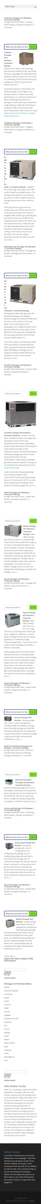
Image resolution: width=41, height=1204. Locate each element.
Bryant (6, 998)
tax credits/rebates (17, 355)
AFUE (16, 85)
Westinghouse (9, 1057)
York (5, 1060)
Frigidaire (7, 1015)
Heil (5, 1025)
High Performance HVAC (15, 22)
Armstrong (8, 994)
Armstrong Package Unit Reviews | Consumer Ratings (19, 809)
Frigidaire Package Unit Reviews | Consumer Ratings (18, 124)
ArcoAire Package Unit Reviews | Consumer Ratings (18, 366)
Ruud (6, 1046)
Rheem (6, 1039)
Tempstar (7, 1050)
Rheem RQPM (9, 1043)
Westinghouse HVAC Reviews (22, 253)
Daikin (6, 1008)
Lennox (7, 1029)
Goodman (8, 1022)
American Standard (11, 991)
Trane (6, 1053)
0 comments (26, 755)
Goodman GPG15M (11, 1018)
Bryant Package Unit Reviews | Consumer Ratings (17, 886)
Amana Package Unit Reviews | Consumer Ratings (17, 684)
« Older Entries (9, 956)
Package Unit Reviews (24, 25)
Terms (31, 1201)
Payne (6, 1036)
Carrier (6, 1001)
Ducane (7, 1012)
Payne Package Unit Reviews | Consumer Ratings (17, 580)
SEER (32, 77)
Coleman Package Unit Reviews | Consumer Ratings (18, 19)
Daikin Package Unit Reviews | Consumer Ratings (17, 493)
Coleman (7, 1005)
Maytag (7, 1032)
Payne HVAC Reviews (19, 586)
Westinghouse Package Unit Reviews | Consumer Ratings (20, 247)
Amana (6, 987)
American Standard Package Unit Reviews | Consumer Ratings (18, 747)
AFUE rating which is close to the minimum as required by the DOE (20, 113)
